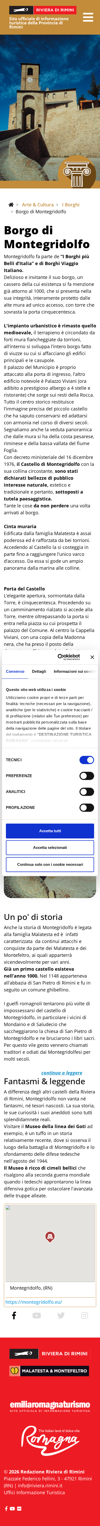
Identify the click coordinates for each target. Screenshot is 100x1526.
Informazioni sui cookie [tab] (75, 671)
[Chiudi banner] (92, 657)
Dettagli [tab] (39, 671)
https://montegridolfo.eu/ (33, 1302)
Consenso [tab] (15, 671)
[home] (11, 205)
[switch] (86, 776)
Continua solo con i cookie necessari (50, 864)
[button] (88, 17)
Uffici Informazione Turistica (34, 1492)
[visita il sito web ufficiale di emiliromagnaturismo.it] (50, 1407)
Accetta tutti (50, 831)
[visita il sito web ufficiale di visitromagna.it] (50, 1441)
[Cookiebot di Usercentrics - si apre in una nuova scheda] (59, 657)
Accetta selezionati (50, 847)
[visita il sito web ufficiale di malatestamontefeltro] (50, 1374)
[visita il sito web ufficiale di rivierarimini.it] (50, 1350)
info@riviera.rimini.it (40, 1485)
